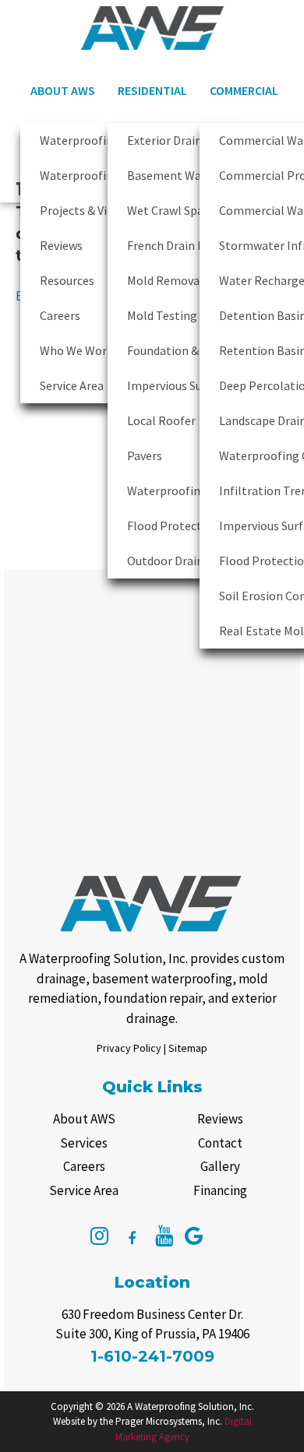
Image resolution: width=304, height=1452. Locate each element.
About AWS (62, 90)
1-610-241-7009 (152, 1356)
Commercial (244, 90)
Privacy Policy (129, 1048)
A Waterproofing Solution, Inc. (190, 1406)
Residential (152, 90)
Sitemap (187, 1048)
